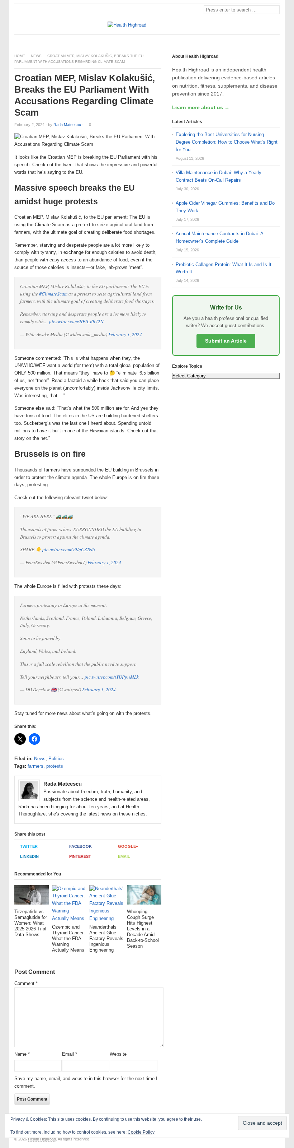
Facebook (80, 846)
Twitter (29, 846)
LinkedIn (29, 856)
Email (124, 856)
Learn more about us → (200, 107)
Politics (56, 758)
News (36, 56)
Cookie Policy (141, 1132)
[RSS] (276, 40)
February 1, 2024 (125, 334)
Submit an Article (226, 341)
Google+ (128, 846)
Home (19, 56)
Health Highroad (42, 1139)
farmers (35, 766)
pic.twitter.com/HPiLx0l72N (76, 321)
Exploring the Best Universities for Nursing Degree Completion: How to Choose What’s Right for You (227, 142)
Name (22, 1054)
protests (54, 766)
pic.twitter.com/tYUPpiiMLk (112, 677)
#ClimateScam (53, 294)
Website (118, 1054)
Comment (26, 983)
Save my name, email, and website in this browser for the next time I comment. (85, 1082)
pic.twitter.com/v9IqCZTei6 (68, 549)
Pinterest (80, 856)
